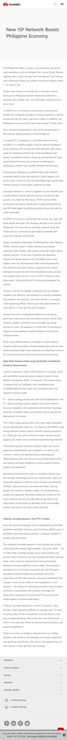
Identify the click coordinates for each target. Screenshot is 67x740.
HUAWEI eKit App (18, 700)
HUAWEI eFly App (18, 707)
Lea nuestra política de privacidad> (42, 736)
